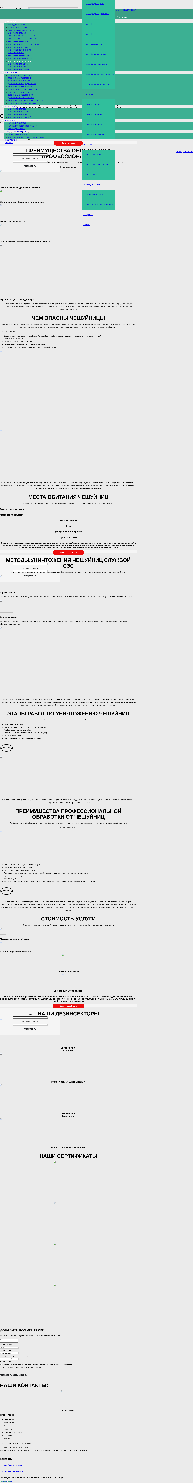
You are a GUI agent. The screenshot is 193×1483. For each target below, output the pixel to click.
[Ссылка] (53, 57)
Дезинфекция (9, 1423)
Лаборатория (9, 1435)
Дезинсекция (9, 1419)
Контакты (7, 1439)
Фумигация (8, 1429)
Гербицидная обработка (13, 1432)
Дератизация (9, 1426)
